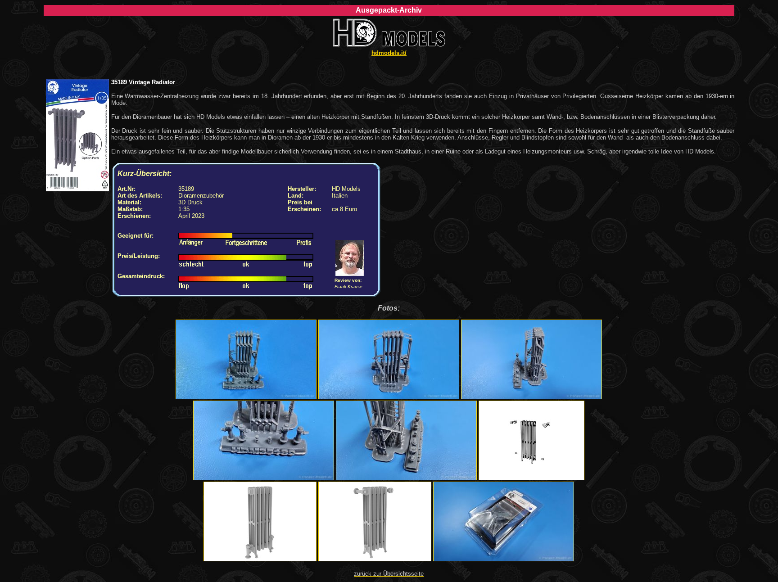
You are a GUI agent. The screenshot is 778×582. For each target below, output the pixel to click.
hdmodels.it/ (389, 53)
